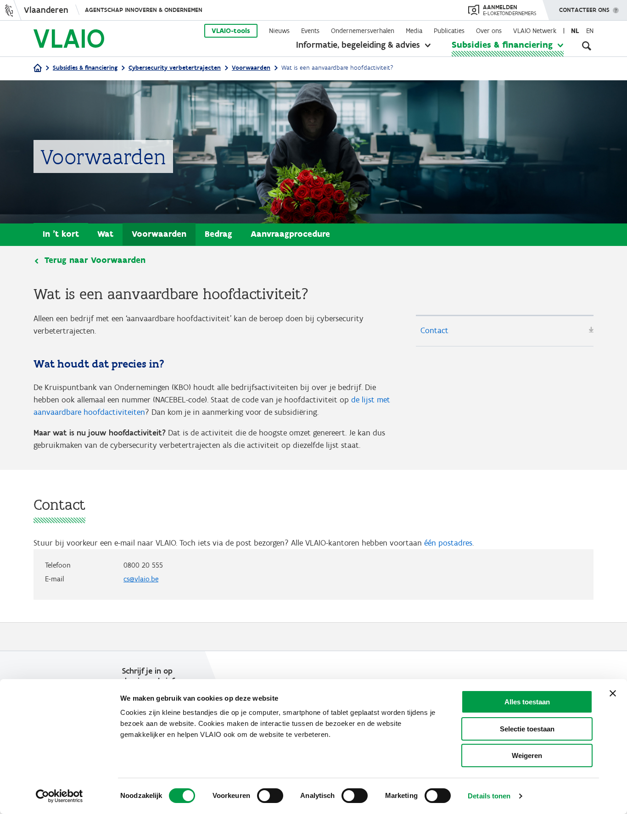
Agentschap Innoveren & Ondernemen (143, 10)
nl (575, 31)
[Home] (38, 68)
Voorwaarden (251, 68)
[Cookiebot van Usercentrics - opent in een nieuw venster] (59, 796)
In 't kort (61, 234)
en (589, 31)
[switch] (270, 795)
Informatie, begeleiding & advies (358, 44)
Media (414, 31)
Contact (434, 330)
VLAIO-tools (231, 31)
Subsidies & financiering (502, 44)
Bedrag (218, 234)
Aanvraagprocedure (290, 234)
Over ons (489, 31)
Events (310, 31)
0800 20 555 (143, 565)
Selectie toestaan (527, 729)
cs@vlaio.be (140, 578)
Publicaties (449, 31)
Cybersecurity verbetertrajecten (175, 68)
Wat (105, 234)
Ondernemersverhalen (362, 31)
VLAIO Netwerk (534, 31)
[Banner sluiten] (613, 693)
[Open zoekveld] (586, 46)
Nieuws (279, 31)
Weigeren (527, 755)
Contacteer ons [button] (584, 10)
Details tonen (489, 796)
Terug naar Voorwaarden (95, 260)
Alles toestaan (527, 702)
